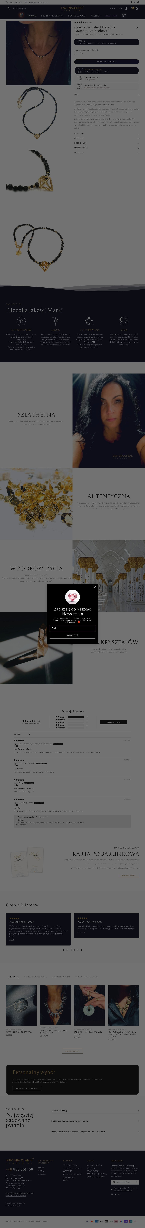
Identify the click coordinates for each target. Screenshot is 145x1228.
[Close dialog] (95, 587)
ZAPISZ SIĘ (72, 635)
